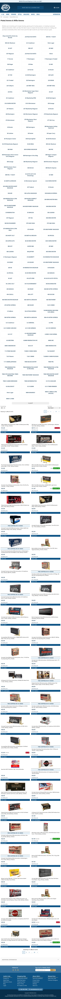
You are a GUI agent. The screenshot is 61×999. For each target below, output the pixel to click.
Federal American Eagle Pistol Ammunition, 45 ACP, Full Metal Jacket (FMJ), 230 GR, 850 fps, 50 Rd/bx (14, 813)
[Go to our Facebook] (13, 970)
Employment (36, 982)
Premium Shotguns (53, 980)
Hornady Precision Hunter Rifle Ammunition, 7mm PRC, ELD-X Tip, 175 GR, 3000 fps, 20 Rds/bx (45, 526)
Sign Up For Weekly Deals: (42, 967)
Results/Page (3, 406)
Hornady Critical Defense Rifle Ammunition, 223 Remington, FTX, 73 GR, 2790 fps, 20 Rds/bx (14, 859)
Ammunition (5, 17)
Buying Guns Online (22, 978)
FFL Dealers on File (22, 985)
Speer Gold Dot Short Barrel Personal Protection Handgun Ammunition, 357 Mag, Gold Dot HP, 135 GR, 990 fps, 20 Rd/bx (14, 939)
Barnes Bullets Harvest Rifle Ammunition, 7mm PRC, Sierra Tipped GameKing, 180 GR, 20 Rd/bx (44, 549)
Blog (4, 983)
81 (56, 411)
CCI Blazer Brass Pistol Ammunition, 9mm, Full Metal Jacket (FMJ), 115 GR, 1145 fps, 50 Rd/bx (45, 445)
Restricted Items (21, 980)
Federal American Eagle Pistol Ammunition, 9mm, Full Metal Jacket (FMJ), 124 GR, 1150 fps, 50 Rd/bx (14, 445)
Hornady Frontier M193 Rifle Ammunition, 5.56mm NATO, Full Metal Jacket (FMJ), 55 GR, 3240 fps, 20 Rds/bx (45, 939)
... (53, 411)
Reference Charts (7, 982)
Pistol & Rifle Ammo (14, 17)
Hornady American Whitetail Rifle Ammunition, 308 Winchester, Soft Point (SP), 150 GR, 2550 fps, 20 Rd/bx (45, 793)
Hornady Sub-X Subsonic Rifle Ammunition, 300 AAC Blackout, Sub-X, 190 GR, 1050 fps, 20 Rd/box (14, 617)
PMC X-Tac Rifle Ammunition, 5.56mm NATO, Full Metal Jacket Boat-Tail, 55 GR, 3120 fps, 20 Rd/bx (45, 465)
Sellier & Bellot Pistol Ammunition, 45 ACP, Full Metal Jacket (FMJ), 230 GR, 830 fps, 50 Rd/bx (44, 506)
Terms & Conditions (38, 978)
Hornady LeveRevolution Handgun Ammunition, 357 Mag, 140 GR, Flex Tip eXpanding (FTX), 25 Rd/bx (45, 574)
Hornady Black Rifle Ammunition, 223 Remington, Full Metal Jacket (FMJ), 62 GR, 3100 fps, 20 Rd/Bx (14, 747)
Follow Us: (15, 967)
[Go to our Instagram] (18, 970)
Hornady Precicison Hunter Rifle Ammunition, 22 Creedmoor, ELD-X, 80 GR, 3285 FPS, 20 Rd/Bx (14, 572)
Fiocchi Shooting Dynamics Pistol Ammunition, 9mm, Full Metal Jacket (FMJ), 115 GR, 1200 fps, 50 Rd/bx (15, 465)
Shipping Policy (21, 982)
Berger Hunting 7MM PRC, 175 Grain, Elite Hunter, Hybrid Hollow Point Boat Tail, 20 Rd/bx (13, 879)
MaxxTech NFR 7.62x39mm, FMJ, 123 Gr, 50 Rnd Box (12, 769)
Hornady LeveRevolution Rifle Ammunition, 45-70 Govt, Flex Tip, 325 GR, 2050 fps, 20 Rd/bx (14, 836)
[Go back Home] (1, 17)
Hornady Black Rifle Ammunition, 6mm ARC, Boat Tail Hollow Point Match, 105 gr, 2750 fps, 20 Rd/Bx (45, 879)
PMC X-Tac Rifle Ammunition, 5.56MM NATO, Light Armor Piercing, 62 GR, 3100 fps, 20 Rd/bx (44, 485)
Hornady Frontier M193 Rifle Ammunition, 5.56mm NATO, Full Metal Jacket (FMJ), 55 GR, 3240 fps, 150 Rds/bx (14, 528)
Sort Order (50, 406)
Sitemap (35, 983)
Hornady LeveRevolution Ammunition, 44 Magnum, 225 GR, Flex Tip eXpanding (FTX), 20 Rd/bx (14, 706)
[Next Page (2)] (59, 411)
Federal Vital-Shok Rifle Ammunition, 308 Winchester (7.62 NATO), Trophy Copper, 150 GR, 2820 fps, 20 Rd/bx (44, 683)
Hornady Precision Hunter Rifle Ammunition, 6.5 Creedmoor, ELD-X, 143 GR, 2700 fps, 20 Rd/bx (14, 597)
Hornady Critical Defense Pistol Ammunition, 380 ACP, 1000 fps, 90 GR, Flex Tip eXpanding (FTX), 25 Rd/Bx (45, 638)
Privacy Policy (36, 980)
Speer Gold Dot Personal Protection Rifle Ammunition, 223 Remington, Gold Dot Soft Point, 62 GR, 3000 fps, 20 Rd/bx (14, 793)
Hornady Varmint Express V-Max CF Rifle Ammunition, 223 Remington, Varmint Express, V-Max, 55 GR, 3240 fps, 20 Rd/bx (15, 899)
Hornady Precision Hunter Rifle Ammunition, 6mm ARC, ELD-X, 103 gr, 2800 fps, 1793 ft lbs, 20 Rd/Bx (45, 594)
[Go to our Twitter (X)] (16, 970)
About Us (35, 985)
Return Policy (20, 983)
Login (4, 985)
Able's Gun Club (52, 978)
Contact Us (6, 978)
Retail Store (6, 980)
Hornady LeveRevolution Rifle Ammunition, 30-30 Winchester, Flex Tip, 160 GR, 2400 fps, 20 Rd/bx (45, 706)
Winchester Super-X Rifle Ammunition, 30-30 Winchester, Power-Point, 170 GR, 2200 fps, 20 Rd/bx (46, 833)
